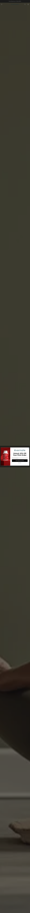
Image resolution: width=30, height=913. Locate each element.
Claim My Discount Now (20, 460)
